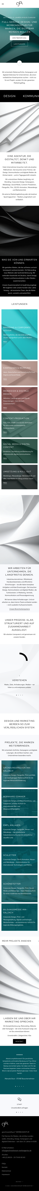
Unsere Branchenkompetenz (19, 609)
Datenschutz (6, 1171)
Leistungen (19, 44)
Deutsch (18, 1181)
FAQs (4, 1164)
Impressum (6, 1174)
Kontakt (19, 1041)
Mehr (5, 342)
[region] (19, 1103)
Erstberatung (19, 38)
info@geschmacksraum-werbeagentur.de (16, 1150)
